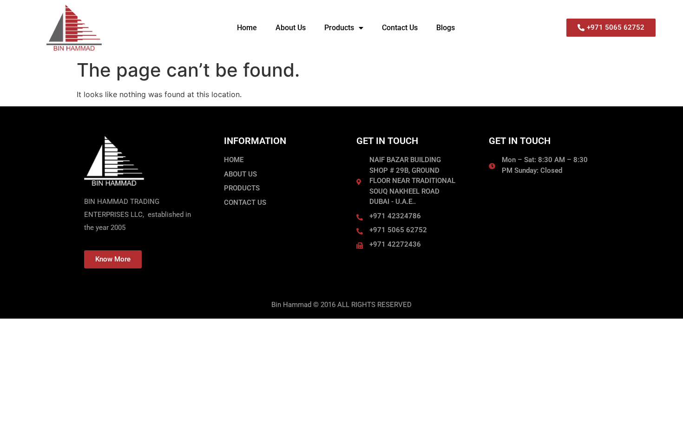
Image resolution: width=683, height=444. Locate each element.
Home (247, 27)
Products (339, 27)
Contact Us (400, 27)
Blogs (445, 27)
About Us (291, 27)
